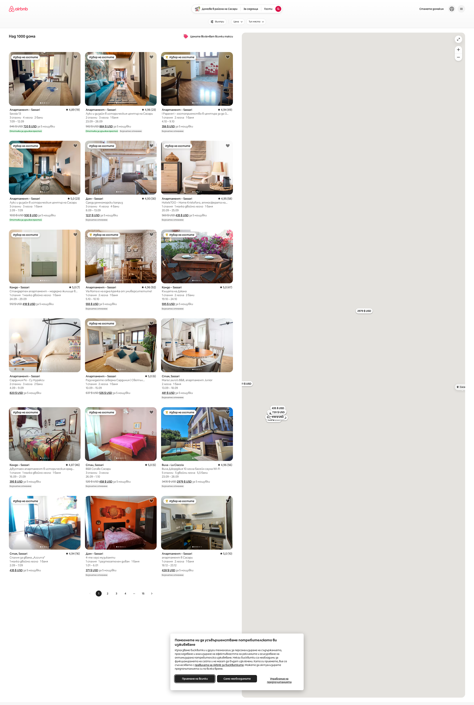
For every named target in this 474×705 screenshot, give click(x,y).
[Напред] (152, 593)
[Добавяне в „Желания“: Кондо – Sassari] (75, 234)
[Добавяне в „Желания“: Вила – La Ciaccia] (228, 412)
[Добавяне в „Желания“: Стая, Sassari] (228, 323)
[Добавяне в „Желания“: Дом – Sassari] (151, 146)
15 (143, 593)
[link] (90, 593)
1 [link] (98, 593)
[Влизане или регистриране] (451, 9)
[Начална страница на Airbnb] (18, 8)
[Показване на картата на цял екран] (458, 39)
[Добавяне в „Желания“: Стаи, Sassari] (151, 412)
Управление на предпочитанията (279, 680)
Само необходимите (237, 678)
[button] (30, 126)
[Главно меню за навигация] (461, 9)
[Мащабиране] (458, 49)
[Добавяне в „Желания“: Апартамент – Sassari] (75, 57)
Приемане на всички (195, 678)
